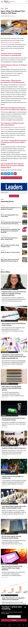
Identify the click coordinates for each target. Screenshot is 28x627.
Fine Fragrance (5, 352)
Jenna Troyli (12, 16)
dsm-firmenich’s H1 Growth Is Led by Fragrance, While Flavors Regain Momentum (12, 568)
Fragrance (3, 243)
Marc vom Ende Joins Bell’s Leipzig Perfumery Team (10, 245)
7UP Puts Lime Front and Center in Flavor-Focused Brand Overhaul (13, 419)
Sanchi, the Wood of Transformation (10, 252)
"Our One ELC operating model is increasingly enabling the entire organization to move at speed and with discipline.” (13, 394)
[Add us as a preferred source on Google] (15, 173)
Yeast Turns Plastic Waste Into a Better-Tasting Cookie (9, 238)
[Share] (5, 173)
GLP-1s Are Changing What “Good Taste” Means (9, 215)
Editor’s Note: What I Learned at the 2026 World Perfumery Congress (10, 260)
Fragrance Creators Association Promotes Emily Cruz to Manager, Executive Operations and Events (14, 293)
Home (2, 8)
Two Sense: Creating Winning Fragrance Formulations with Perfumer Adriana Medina (14, 142)
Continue (14, 620)
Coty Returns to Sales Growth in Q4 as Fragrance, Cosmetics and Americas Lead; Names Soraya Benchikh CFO (14, 356)
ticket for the (7, 42)
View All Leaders (14, 196)
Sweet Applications (4, 236)
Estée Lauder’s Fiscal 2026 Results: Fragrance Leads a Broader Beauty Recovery (11, 388)
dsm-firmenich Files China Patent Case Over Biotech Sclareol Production (11, 223)
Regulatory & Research (5, 227)
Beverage (4, 415)
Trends (2, 213)
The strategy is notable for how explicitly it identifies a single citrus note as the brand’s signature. (14, 424)
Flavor (3, 320)
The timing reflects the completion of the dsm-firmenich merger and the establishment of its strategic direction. (13, 329)
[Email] (2, 173)
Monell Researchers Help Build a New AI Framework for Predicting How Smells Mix (10, 231)
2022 (7, 44)
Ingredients (3, 205)
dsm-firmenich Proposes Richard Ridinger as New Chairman (14, 324)
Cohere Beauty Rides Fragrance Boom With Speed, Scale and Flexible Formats (14, 507)
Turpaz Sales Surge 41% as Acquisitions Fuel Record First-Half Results (13, 598)
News (6, 8)
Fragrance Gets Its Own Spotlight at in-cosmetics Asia (13, 477)
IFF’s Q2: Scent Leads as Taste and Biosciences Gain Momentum (11, 537)
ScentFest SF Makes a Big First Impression (14, 448)
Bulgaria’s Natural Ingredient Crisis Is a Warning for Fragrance (11, 208)
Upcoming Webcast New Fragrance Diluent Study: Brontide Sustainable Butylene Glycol (12, 165)
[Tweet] (12, 173)
